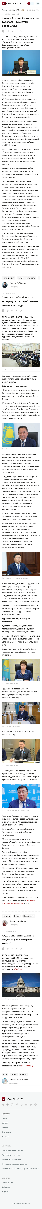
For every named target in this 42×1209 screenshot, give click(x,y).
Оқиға (4, 1118)
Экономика (6, 1132)
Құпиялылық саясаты (11, 1155)
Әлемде (5, 1136)
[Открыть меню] (38, 3)
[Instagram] (3, 31)
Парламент (28, 916)
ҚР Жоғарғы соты (26, 278)
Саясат (23, 1074)
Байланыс (6, 1187)
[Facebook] (16, 31)
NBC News (18, 969)
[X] (21, 31)
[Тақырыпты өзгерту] (30, 3)
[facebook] (17, 1104)
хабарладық (27, 1066)
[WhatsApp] (7, 31)
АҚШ (5, 1074)
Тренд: (4, 10)
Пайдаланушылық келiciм (12, 1150)
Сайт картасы (8, 1182)
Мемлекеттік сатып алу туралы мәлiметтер (20, 1168)
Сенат (17, 916)
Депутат (6, 916)
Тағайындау (8, 278)
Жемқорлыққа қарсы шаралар (14, 1164)
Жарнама (5, 1191)
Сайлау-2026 (14, 10)
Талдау (5, 1127)
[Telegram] (12, 31)
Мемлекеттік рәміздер (11, 1159)
